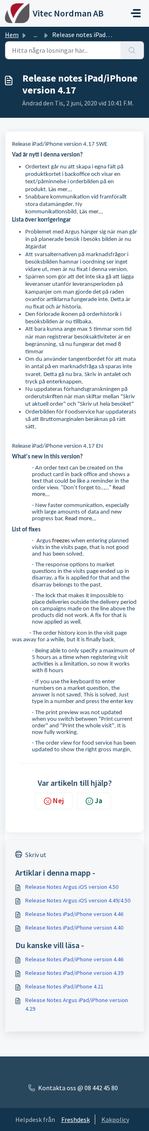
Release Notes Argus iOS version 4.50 (71, 886)
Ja (98, 800)
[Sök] (132, 50)
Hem (12, 34)
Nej (58, 800)
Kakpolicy (115, 1119)
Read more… (80, 519)
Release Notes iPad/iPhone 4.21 (64, 986)
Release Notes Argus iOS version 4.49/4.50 (77, 900)
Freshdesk (75, 1119)
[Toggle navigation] (135, 13)
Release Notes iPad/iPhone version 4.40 (74, 927)
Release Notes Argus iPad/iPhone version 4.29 (76, 1004)
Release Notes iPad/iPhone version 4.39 (74, 973)
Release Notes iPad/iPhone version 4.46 (74, 914)
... (35, 34)
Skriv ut (35, 855)
